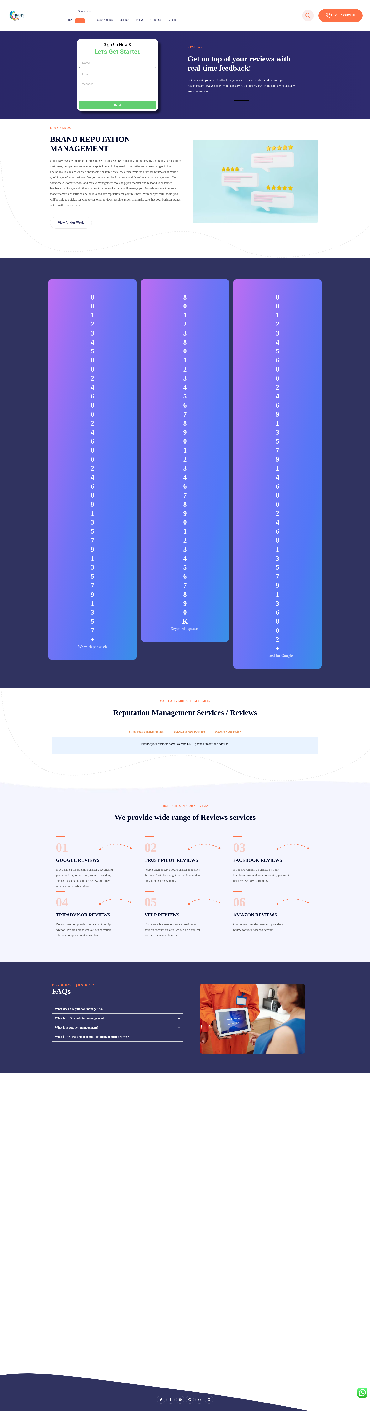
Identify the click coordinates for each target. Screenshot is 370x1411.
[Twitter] (161, 1400)
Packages (124, 19)
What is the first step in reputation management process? (92, 1036)
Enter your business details (146, 731)
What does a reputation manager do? (79, 1009)
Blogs (139, 19)
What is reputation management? (76, 1027)
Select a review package (189, 731)
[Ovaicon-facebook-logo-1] (170, 1400)
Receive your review (228, 731)
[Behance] (199, 1400)
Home (68, 19)
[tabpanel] (185, 745)
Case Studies (105, 19)
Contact (172, 19)
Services (83, 11)
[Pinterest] (190, 1400)
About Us (155, 19)
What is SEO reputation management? (80, 1018)
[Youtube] (180, 1400)
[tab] (146, 731)
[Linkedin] (209, 1400)
